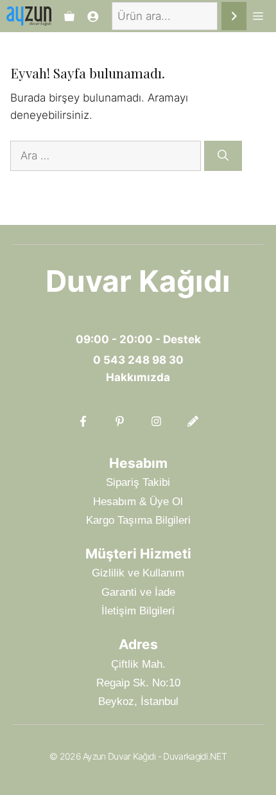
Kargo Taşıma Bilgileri (138, 520)
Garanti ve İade (138, 592)
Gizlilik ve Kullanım (138, 573)
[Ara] (233, 16)
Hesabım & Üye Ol (138, 502)
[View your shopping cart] (69, 16)
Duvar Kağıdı (138, 281)
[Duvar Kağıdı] (28, 16)
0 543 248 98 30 (138, 359)
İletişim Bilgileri (138, 611)
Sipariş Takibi (138, 482)
